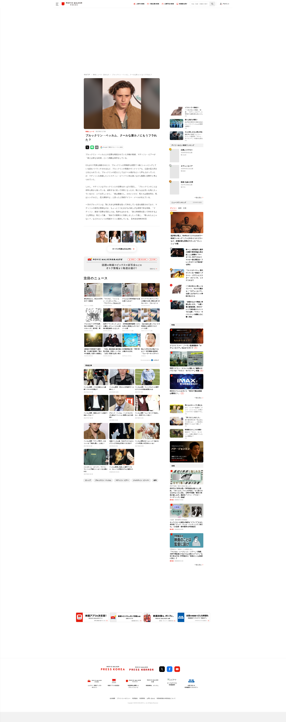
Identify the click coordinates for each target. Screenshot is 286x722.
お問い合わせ (151, 698)
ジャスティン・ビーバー (141, 480)
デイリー (173, 208)
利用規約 (135, 698)
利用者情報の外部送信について (166, 698)
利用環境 (142, 698)
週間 (179, 208)
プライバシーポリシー (123, 698)
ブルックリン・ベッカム (103, 480)
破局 (155, 480)
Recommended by (146, 360)
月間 (184, 208)
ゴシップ (88, 480)
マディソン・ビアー (122, 480)
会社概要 (112, 698)
